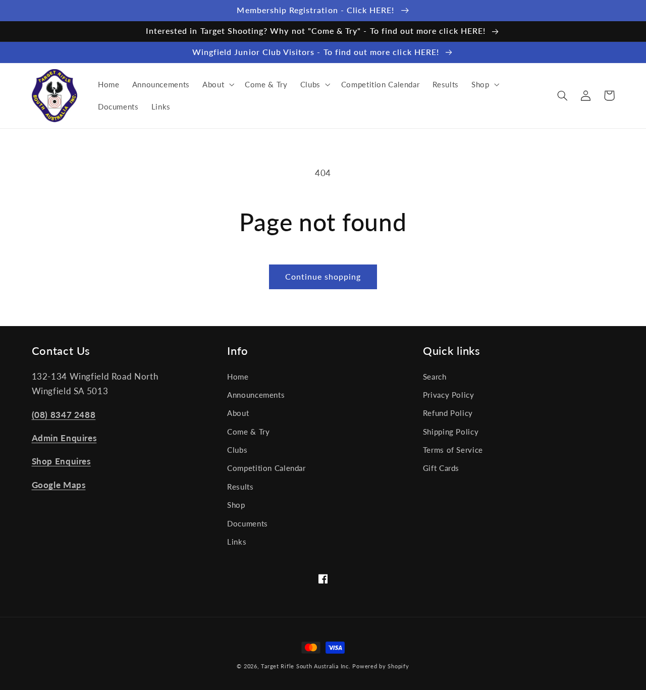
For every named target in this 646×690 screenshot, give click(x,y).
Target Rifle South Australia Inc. (305, 666)
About (238, 412)
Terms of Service (453, 449)
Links (236, 541)
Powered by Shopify (380, 666)
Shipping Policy (450, 431)
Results (240, 486)
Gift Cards (441, 467)
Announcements (256, 394)
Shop (236, 504)
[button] (217, 84)
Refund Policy (448, 412)
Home (238, 376)
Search (435, 376)
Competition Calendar (266, 467)
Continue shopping (323, 276)
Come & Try (248, 431)
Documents (247, 523)
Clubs (237, 449)
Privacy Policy (448, 394)
